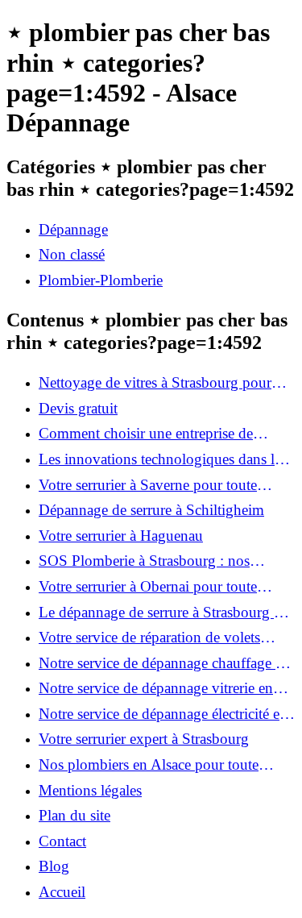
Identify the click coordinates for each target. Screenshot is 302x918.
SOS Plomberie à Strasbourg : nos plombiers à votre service (144, 561)
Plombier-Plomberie (101, 280)
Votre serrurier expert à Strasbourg (144, 738)
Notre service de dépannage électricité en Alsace (163, 714)
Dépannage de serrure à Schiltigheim (151, 509)
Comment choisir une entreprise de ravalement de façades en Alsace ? (146, 433)
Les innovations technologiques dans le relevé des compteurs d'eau (160, 459)
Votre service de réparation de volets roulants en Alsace (149, 637)
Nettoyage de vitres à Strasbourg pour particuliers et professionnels (155, 383)
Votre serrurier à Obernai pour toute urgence (148, 587)
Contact (62, 841)
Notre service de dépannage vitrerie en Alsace (156, 688)
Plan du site (74, 815)
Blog (54, 866)
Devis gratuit (78, 408)
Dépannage (73, 229)
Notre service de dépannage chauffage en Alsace (164, 663)
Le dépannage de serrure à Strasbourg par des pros (166, 612)
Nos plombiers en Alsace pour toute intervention (149, 765)
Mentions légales (90, 790)
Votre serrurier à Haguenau (121, 535)
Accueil (62, 891)
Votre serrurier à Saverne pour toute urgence (148, 485)
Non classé (72, 254)
